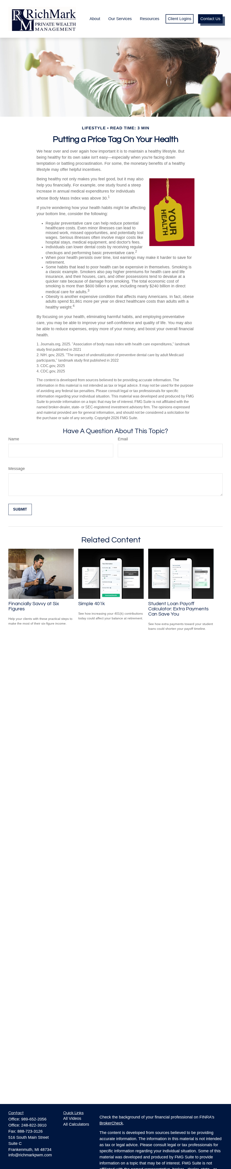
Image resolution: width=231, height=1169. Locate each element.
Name (13, 439)
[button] (95, 19)
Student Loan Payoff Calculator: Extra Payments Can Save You (178, 609)
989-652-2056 (33, 1119)
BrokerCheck (111, 1123)
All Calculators (76, 1124)
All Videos (72, 1118)
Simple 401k (91, 603)
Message (16, 468)
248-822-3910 (33, 1125)
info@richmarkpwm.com (30, 1155)
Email (123, 439)
